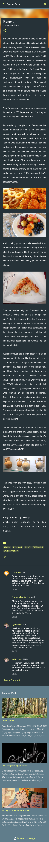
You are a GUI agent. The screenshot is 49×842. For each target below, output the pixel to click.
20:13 (14, 674)
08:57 (14, 589)
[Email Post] (4, 544)
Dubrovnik (17, 547)
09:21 (14, 617)
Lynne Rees (13, 4)
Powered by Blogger (26, 838)
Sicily (27, 547)
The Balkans (38, 547)
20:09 (14, 651)
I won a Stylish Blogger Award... (15, 766)
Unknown (16, 572)
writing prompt (11, 551)
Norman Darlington (21, 597)
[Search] (45, 4)
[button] (4, 30)
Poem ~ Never (8, 721)
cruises (7, 547)
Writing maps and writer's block (15, 810)
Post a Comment (12, 680)
